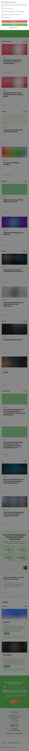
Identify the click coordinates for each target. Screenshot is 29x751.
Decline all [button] (14, 21)
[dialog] (14, 15)
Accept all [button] (14, 24)
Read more (6, 6)
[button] (14, 8)
